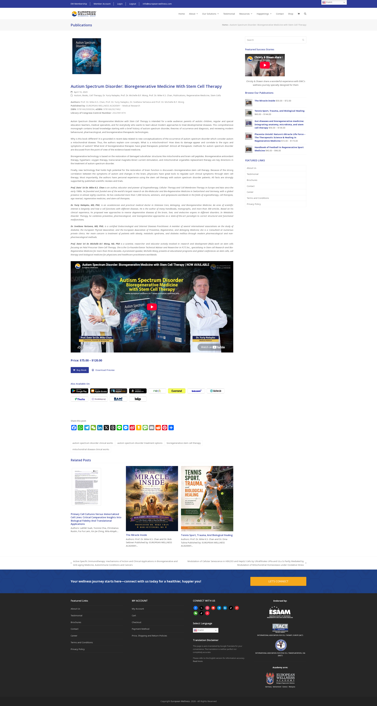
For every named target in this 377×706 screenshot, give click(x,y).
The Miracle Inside (136, 535)
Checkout (136, 622)
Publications (179, 95)
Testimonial (252, 173)
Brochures (252, 180)
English (200, 630)
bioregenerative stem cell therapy (184, 442)
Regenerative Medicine (198, 95)
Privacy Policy (254, 203)
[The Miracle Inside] (152, 498)
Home (225, 24)
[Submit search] (303, 39)
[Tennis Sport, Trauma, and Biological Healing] (207, 498)
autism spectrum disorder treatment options (139, 442)
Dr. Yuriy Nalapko (111, 95)
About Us (251, 167)
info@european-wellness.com (157, 3)
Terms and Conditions (258, 197)
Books (85, 95)
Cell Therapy (95, 95)
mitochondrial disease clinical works (90, 449)
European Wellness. (180, 701)
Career (250, 191)
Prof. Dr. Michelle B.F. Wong (134, 95)
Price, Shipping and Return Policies (149, 635)
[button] (298, 13)
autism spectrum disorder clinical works (92, 442)
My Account (138, 608)
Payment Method (140, 628)
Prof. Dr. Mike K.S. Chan (160, 95)
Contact (250, 186)
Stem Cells (216, 95)
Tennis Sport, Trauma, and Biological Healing (207, 535)
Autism (77, 95)
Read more (197, 661)
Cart (134, 615)
